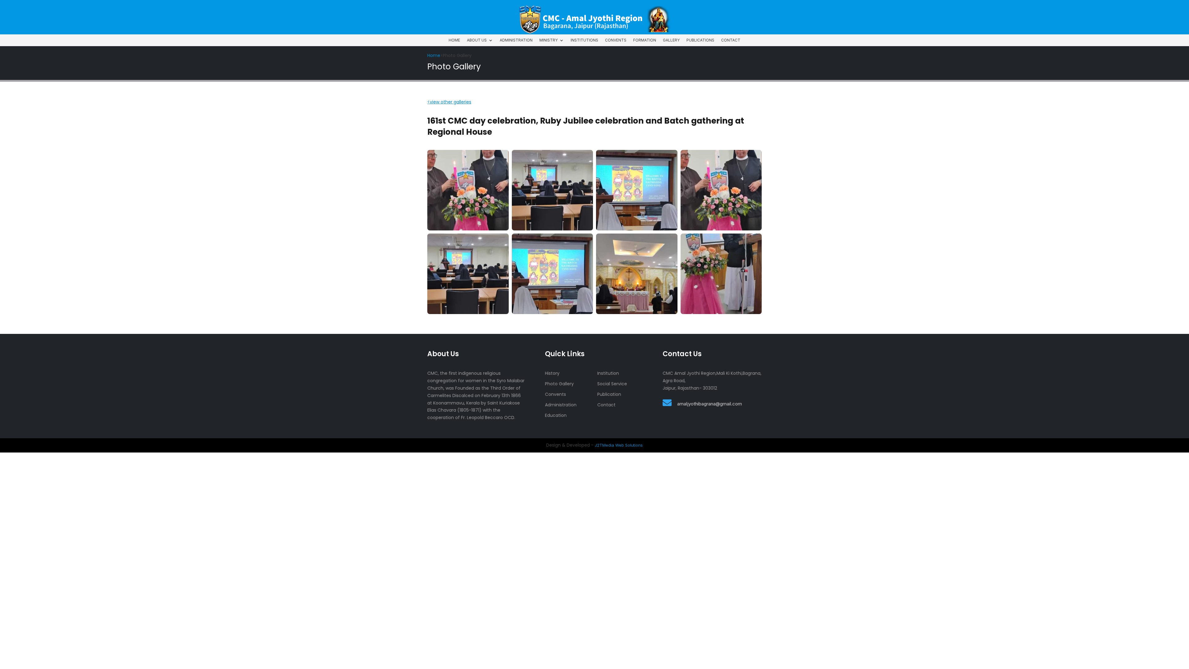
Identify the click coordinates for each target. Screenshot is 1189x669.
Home (454, 40)
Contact (730, 40)
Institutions (584, 40)
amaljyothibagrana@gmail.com (709, 404)
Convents (615, 40)
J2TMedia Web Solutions (619, 445)
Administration (516, 40)
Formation (644, 40)
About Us (477, 40)
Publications (700, 40)
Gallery (671, 40)
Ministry (548, 40)
